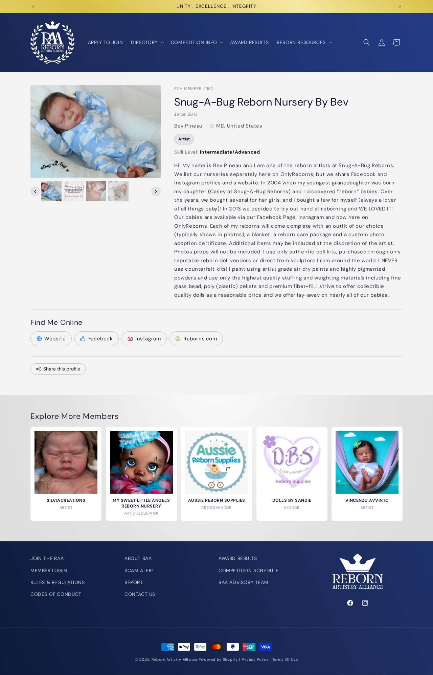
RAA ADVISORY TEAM (243, 582)
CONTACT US (139, 594)
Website (55, 338)
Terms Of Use (285, 659)
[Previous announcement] (32, 6)
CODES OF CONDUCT (56, 594)
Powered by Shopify (218, 659)
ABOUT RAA (138, 558)
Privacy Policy (255, 659)
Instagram (148, 338)
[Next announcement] (400, 6)
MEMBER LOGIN (48, 570)
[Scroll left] (35, 191)
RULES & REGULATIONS (57, 582)
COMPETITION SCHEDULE (249, 570)
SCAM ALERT (139, 570)
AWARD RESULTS (238, 558)
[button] (146, 42)
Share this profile (61, 369)
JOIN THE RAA (47, 558)
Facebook (100, 338)
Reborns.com (200, 338)
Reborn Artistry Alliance (175, 659)
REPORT (133, 582)
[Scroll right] (156, 191)
